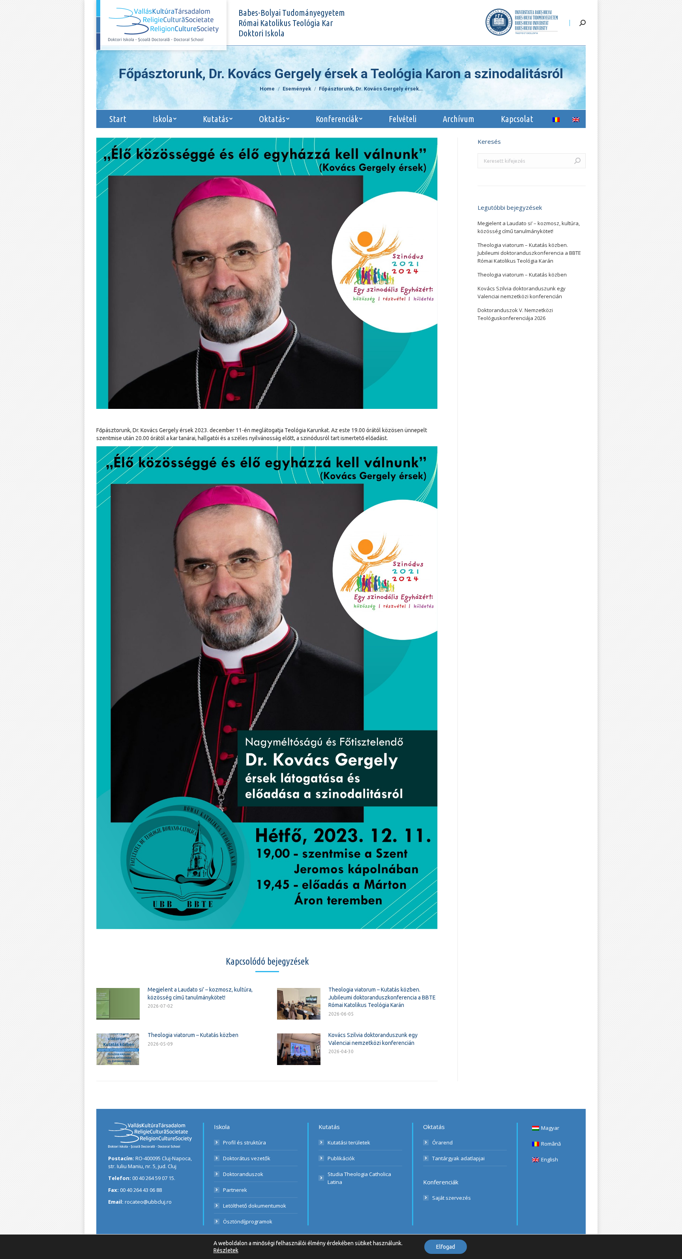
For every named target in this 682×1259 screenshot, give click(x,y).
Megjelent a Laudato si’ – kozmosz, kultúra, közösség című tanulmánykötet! (200, 993)
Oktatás (434, 1127)
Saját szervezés (451, 1197)
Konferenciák (440, 1182)
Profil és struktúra (244, 1142)
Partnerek (235, 1189)
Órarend (442, 1142)
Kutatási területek (349, 1142)
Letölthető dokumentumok (254, 1205)
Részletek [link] (226, 1250)
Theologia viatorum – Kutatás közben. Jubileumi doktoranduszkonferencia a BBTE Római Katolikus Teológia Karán (382, 997)
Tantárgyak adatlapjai (458, 1158)
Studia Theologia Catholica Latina (359, 1178)
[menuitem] (118, 119)
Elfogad (445, 1247)
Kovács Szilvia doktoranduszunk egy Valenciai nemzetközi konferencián (373, 1039)
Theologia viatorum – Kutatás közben (193, 1035)
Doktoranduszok (243, 1174)
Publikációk (341, 1158)
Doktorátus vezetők (246, 1158)
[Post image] (118, 1004)
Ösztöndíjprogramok (247, 1221)
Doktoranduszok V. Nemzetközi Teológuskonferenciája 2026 (515, 314)
